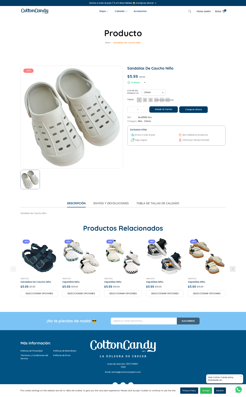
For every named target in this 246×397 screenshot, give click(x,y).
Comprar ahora (193, 109)
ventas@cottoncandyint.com (126, 372)
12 (145, 100)
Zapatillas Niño (71, 282)
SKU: (129, 117)
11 (139, 100)
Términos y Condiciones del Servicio (34, 357)
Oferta (147, 121)
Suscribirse (188, 320)
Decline (220, 390)
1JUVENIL (156, 100)
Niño (140, 121)
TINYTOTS (24, 278)
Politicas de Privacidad (31, 350)
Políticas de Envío (61, 355)
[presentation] (13, 269)
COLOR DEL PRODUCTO (133, 91)
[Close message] (241, 376)
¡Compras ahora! (145, 3)
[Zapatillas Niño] (81, 256)
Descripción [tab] (76, 203)
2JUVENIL (162, 100)
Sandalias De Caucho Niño (35, 282)
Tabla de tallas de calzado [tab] (157, 203)
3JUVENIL (168, 100)
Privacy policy (189, 390)
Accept (206, 390)
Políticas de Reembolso (64, 350)
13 (150, 100)
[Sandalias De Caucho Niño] (39, 256)
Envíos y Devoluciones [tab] (111, 203)
